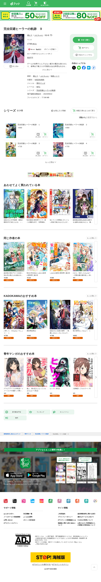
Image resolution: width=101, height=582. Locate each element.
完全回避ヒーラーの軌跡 (45, 90)
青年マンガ (40, 83)
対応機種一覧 (27, 514)
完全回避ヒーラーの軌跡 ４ (76, 143)
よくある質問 (27, 517)
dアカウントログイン (11, 523)
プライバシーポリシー (65, 517)
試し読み (15, 66)
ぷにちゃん (38, 35)
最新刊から (92, 117)
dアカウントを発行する (41, 564)
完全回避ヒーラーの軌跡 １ (29, 125)
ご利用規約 (61, 514)
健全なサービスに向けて (86, 517)
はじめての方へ (9, 514)
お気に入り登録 (60, 111)
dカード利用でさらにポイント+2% (38, 54)
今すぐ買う (85, 40)
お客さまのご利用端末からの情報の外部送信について (86, 524)
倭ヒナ (29, 35)
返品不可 (30, 57)
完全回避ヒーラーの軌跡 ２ (76, 125)
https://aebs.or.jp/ (42, 544)
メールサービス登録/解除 (12, 517)
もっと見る (90, 238)
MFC (38, 87)
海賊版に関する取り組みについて (67, 524)
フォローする (51, 35)
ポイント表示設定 (29, 520)
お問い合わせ (8, 520)
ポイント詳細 (49, 49)
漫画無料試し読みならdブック (12, 434)
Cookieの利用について (85, 520)
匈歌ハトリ (55, 76)
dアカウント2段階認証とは (67, 520)
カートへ (85, 48)
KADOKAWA (39, 80)
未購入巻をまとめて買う (85, 111)
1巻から (82, 117)
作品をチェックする (85, 55)
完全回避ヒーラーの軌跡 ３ (29, 143)
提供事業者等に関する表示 (86, 514)
